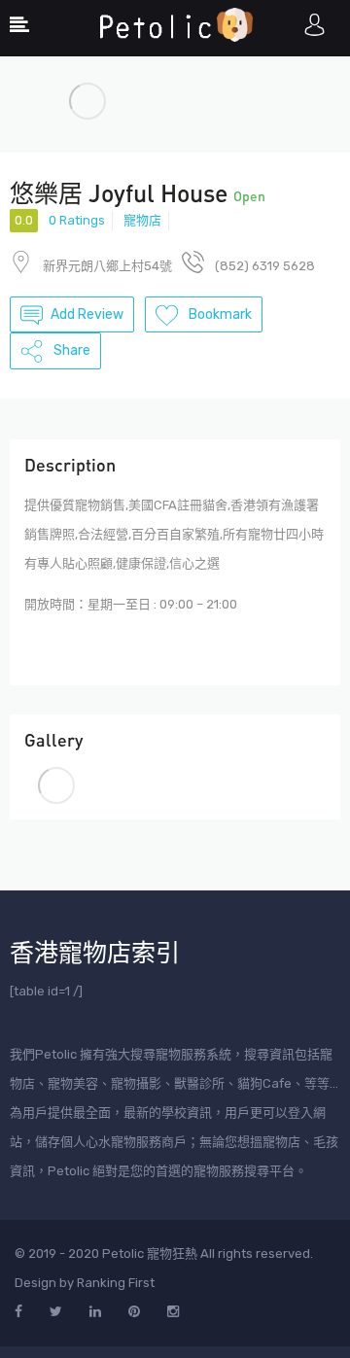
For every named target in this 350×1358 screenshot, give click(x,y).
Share (70, 350)
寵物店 (142, 220)
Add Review (87, 314)
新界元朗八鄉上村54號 (107, 266)
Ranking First (116, 1282)
